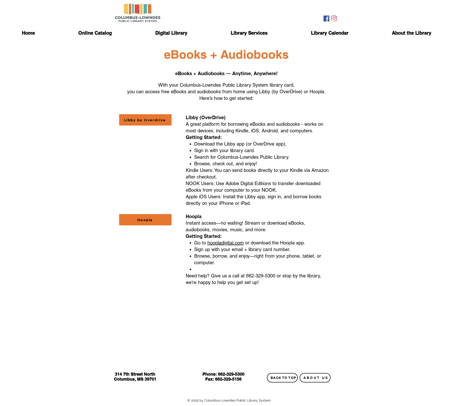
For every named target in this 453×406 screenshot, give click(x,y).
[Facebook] (326, 18)
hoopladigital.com (225, 243)
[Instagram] (334, 18)
